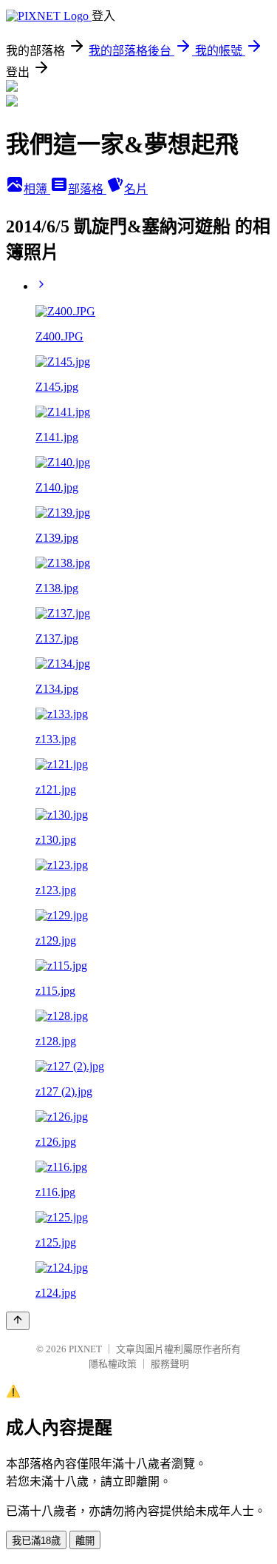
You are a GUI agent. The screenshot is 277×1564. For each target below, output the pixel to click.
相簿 (37, 189)
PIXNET (85, 1349)
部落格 (87, 189)
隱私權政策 (113, 1363)
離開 (85, 1540)
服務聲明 (170, 1363)
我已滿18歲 (36, 1540)
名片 (136, 189)
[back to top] (18, 1321)
